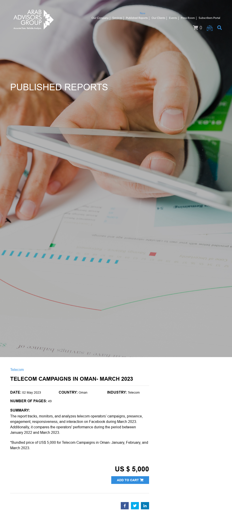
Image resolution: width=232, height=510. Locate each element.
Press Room (188, 18)
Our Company (100, 18)
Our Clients (158, 18)
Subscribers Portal (209, 18)
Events (173, 18)
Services (117, 18)
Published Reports (137, 18)
